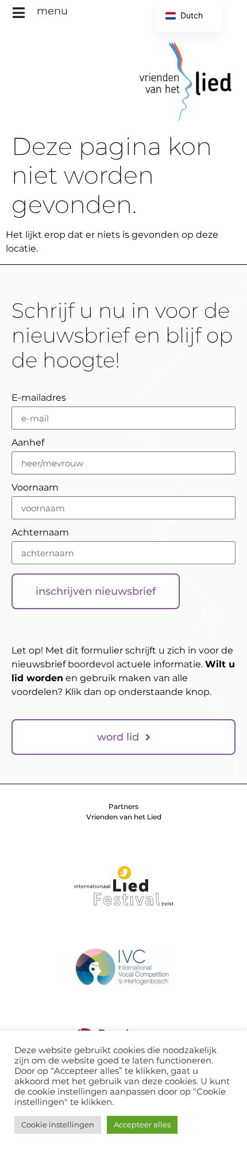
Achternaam (40, 533)
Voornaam (35, 488)
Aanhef (27, 443)
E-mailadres (38, 398)
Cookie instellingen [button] (57, 1124)
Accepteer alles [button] (142, 1124)
